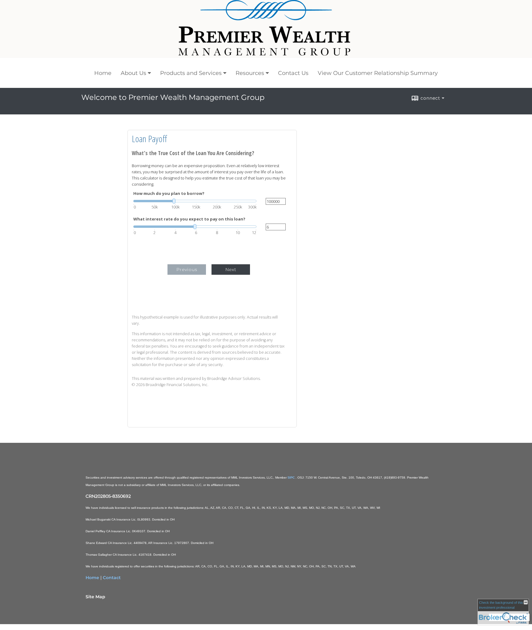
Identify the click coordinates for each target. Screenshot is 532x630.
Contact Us (293, 73)
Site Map (95, 596)
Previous (186, 269)
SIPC (292, 478)
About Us (133, 73)
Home (102, 73)
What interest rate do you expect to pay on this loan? (189, 219)
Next (230, 269)
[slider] (194, 201)
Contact (112, 577)
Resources (250, 73)
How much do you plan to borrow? (168, 193)
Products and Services (191, 73)
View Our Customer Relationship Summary (378, 73)
